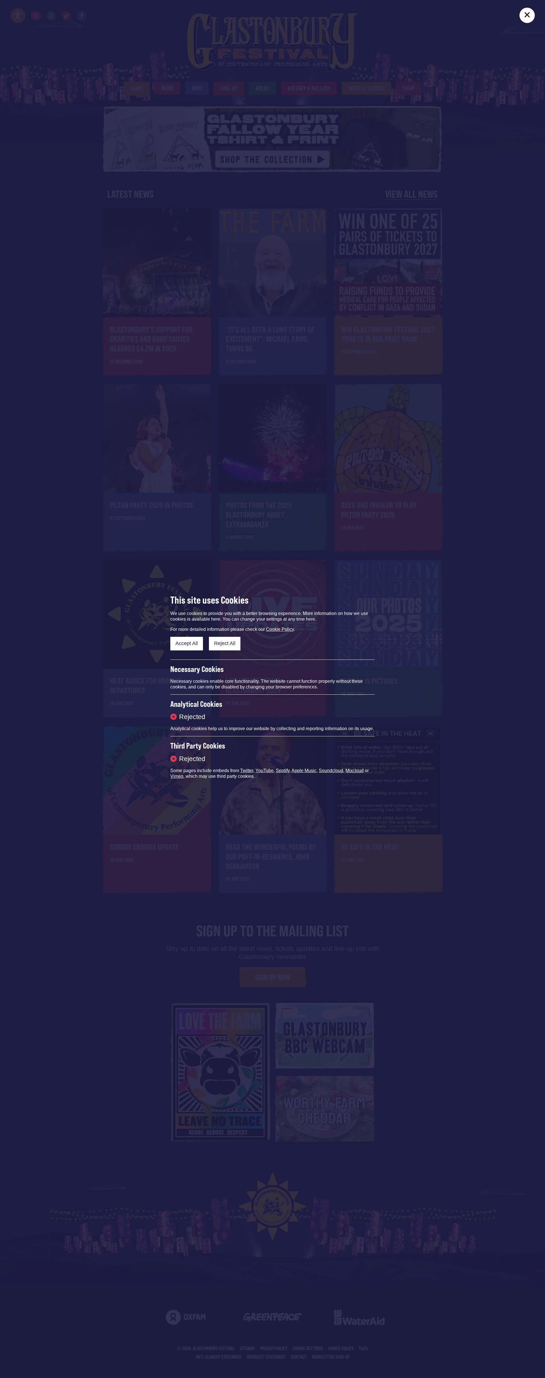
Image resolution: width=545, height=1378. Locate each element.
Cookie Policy (280, 629)
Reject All (224, 643)
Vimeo (176, 776)
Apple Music (304, 770)
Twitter (246, 770)
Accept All (186, 643)
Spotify (283, 770)
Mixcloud (354, 770)
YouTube (264, 770)
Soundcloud (331, 770)
